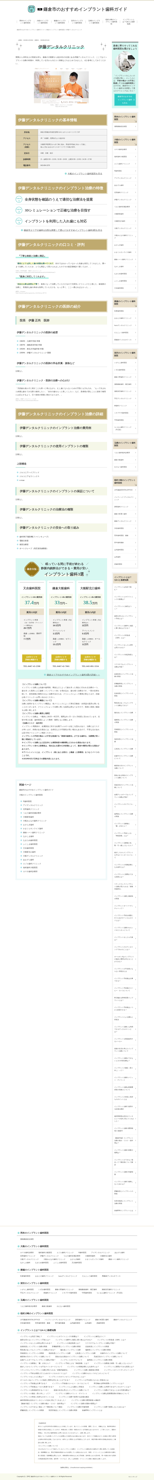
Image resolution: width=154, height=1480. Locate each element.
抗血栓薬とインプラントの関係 (123, 694)
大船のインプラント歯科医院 (42, 22)
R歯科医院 (27, 801)
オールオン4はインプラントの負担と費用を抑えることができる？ (124, 959)
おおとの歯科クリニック (123, 318)
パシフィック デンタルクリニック (124, 498)
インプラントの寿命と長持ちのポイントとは (123, 1098)
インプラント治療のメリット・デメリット (123, 1079)
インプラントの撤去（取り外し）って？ (123, 1069)
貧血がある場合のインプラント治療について (123, 776)
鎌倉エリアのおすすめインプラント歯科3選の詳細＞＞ (73, 675)
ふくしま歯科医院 (30, 844)
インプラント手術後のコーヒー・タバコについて (123, 989)
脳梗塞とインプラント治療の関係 (123, 721)
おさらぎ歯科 (28, 825)
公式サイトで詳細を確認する (31, 658)
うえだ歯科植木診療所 (122, 453)
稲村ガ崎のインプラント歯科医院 (111, 22)
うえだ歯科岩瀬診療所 (32, 813)
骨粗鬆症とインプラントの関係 (123, 730)
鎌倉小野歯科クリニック (123, 377)
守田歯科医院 (119, 420)
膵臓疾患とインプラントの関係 (123, 1192)
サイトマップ (132, 1477)
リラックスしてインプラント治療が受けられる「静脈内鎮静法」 (123, 886)
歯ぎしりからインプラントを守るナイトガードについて (123, 855)
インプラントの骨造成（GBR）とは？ (122, 636)
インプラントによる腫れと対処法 (123, 1018)
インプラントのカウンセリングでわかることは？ (123, 948)
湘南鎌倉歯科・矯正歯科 (123, 384)
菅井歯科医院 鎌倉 (121, 535)
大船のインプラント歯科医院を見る (85, 173)
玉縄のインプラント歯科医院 (94, 22)
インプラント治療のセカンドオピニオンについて (123, 929)
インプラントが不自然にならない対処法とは (123, 970)
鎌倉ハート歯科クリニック (34, 832)
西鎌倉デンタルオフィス (123, 340)
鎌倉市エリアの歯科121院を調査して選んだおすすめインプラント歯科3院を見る (63, 230)
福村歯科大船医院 (30, 867)
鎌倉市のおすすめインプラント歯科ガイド (85, 9)
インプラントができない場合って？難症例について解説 (123, 1162)
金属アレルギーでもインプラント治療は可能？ (123, 796)
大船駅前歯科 (28, 817)
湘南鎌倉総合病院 (120, 126)
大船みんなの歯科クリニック (35, 821)
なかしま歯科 (28, 836)
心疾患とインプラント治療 (123, 749)
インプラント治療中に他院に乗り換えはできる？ (123, 627)
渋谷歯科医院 (119, 528)
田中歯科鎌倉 (119, 542)
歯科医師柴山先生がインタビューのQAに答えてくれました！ (124, 1118)
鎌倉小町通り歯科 (120, 514)
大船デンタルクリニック (33, 856)
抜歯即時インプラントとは (123, 1210)
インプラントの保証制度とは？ (123, 656)
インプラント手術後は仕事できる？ (123, 980)
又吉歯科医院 (28, 848)
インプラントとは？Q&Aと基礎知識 (128, 22)
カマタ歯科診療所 (30, 871)
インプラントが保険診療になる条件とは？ (123, 866)
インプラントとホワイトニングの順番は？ (123, 598)
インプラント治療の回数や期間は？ (123, 1151)
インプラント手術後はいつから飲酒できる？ (123, 1008)
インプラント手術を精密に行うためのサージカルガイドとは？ (123, 918)
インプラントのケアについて (123, 805)
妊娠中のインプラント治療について (123, 757)
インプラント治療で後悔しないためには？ (123, 1183)
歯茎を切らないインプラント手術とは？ (123, 617)
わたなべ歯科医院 (120, 467)
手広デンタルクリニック (123, 398)
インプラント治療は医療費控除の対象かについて (123, 1088)
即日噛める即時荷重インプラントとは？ (123, 999)
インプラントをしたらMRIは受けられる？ (123, 646)
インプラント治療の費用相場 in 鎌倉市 (123, 1129)
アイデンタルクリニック (33, 805)
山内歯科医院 (119, 550)
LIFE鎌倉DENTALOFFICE (123, 490)
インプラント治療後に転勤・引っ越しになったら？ (123, 844)
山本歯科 (117, 557)
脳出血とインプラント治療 (123, 713)
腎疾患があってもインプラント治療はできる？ (123, 704)
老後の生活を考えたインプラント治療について (123, 1050)
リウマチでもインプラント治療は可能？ (123, 665)
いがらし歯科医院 (120, 363)
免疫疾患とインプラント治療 (123, 740)
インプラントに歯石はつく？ (123, 607)
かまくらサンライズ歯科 (33, 828)
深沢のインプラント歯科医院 (77, 22)
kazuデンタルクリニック (123, 325)
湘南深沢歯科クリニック (123, 391)
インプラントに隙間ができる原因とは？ (123, 875)
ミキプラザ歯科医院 (121, 413)
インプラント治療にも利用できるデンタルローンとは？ (123, 1029)
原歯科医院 (118, 564)
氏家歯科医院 (119, 311)
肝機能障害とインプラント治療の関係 (123, 685)
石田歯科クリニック (31, 809)
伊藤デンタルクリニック (123, 200)
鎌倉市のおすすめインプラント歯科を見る (125, 100)
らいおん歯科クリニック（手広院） (123, 428)
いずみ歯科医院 (119, 370)
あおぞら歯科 (28, 860)
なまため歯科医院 (30, 840)
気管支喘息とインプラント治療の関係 (123, 1202)
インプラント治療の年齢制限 (123, 1173)
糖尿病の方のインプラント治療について (123, 767)
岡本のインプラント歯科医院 (25, 22)
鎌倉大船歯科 (119, 460)
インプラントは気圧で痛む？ (123, 588)
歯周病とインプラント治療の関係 (123, 815)
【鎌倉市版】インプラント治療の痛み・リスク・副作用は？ (123, 1140)
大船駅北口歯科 (29, 852)
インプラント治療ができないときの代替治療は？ (123, 1059)
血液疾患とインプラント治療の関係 (123, 675)
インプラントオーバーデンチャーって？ (123, 907)
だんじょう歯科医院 (121, 332)
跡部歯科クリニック (121, 507)
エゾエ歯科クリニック (32, 864)
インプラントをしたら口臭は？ (123, 938)
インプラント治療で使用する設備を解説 (123, 1108)
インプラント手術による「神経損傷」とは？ (123, 834)
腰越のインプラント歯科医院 (60, 22)
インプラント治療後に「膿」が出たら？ (122, 825)
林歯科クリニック (120, 406)
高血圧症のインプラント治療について (123, 786)
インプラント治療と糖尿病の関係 (123, 897)
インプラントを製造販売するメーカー (123, 1040)
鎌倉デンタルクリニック (123, 521)
